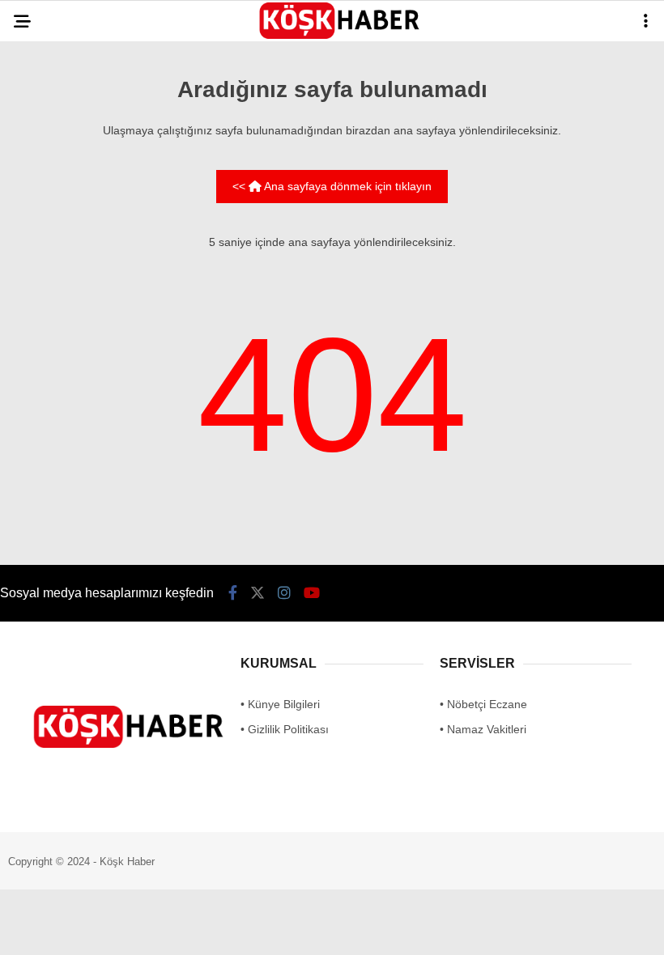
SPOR (39, 297)
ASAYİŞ (43, 166)
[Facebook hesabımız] (94, 928)
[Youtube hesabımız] (370, 928)
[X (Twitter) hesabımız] (186, 928)
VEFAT (40, 330)
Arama (510, 78)
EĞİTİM (43, 199)
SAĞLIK (44, 232)
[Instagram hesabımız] (278, 928)
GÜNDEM (47, 133)
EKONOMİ (49, 264)
